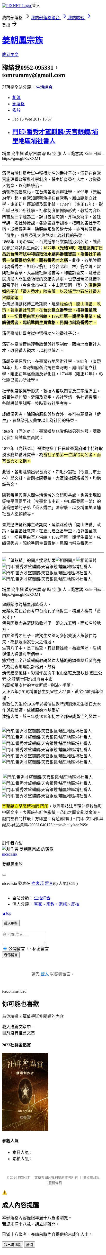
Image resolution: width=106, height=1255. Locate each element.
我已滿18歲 (12, 1245)
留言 (49, 883)
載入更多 (10, 923)
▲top (6, 913)
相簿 (16, 97)
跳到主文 (10, 54)
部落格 (18, 104)
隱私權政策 (91, 1177)
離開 (29, 1245)
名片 (16, 110)
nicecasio (9, 854)
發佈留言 (10, 955)
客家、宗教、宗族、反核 (56, 904)
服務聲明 (55, 1183)
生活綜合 (44, 87)
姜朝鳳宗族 (22, 40)
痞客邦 (37, 883)
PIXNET (24, 1177)
